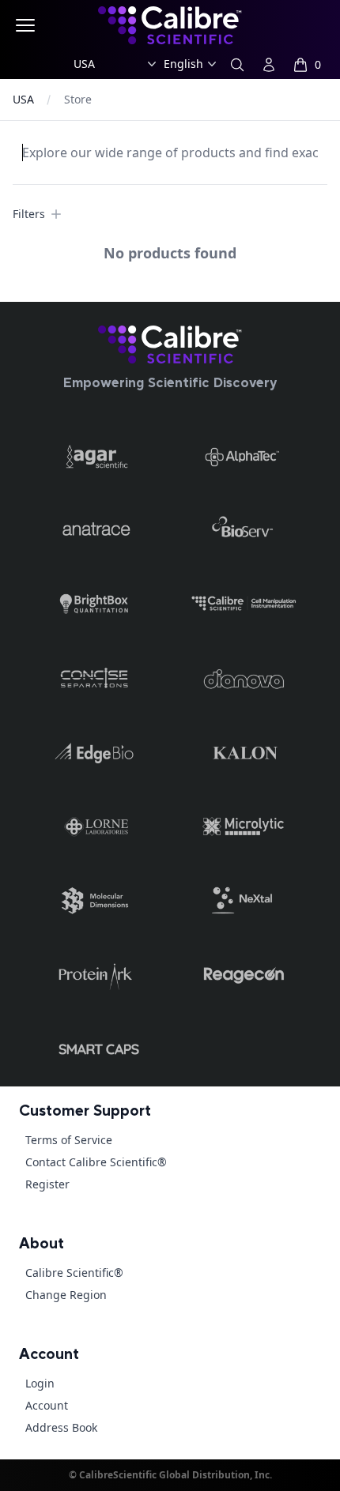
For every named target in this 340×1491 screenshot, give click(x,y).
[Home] (170, 344)
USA (23, 99)
